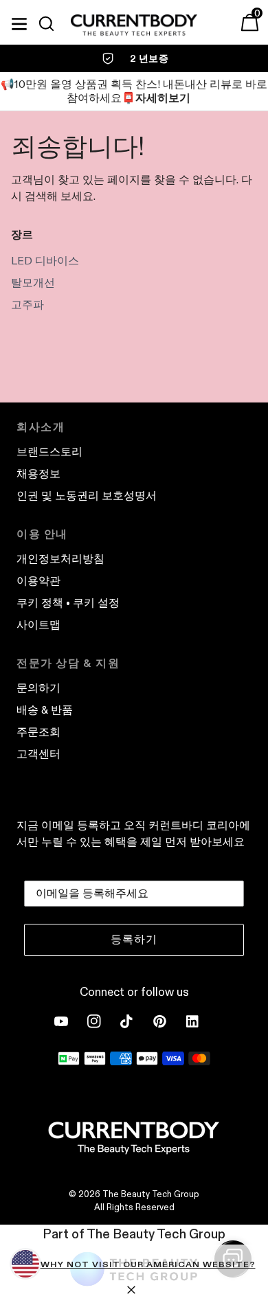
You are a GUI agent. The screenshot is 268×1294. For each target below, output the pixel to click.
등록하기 (134, 939)
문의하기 (38, 687)
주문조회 (38, 731)
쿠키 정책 (39, 602)
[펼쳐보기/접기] (19, 22)
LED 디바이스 (45, 260)
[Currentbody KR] (134, 25)
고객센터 (38, 753)
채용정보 (38, 473)
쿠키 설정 (96, 602)
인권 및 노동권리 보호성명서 (86, 495)
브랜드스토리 (49, 451)
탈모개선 (33, 282)
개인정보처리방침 (60, 558)
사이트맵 (38, 624)
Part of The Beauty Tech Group (134, 1234)
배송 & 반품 (44, 709)
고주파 (27, 304)
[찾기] (52, 24)
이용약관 (38, 580)
